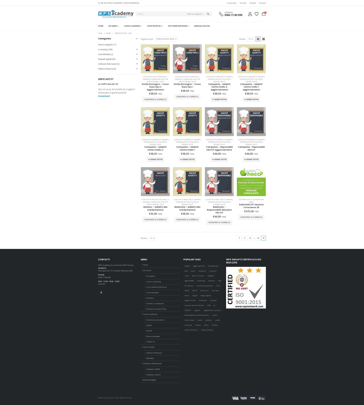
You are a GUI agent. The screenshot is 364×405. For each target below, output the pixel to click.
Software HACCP (245, 200)
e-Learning (228, 77)
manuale (213, 300)
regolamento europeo (212, 310)
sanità (217, 320)
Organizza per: (147, 39)
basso (193, 271)
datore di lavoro (198, 276)
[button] (258, 39)
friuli (218, 286)
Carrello (243, 3)
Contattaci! (104, 96)
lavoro (187, 295)
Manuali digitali (202, 26)
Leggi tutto (220, 99)
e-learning (201, 281)
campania (202, 271)
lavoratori (215, 290)
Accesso (262, 3)
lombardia (203, 300)
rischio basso (190, 320)
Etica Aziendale (153, 336)
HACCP (161, 82)
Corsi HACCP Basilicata (182, 200)
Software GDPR (153, 369)
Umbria (215, 325)
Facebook (101, 292)
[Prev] (239, 238)
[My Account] (250, 14)
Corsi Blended (104, 54)
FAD (219, 281)
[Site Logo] (116, 14)
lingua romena (190, 300)
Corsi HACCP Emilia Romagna (154, 77)
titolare (198, 325)
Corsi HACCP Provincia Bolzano (154, 200)
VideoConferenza (105, 68)
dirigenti (211, 276)
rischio (214, 315)
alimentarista (213, 266)
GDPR (148, 325)
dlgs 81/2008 (189, 281)
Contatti (253, 3)
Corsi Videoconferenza (156, 287)
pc (214, 305)
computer (213, 271)
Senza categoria (105, 44)
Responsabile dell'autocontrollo (197, 315)
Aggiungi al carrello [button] (155, 99)
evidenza (211, 281)
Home (100, 26)
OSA (208, 305)
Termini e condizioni (155, 303)
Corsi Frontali (154, 26)
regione (197, 310)
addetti (187, 266)
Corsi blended (152, 292)
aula (186, 271)
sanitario (208, 320)
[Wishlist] (256, 14)
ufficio (206, 325)
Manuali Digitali (104, 59)
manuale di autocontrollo (194, 305)
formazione (189, 286)
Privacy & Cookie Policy (156, 309)
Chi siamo (112, 26)
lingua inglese (205, 295)
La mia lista (231, 3)
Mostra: (242, 39)
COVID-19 (150, 341)
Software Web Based (178, 26)
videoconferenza (191, 330)
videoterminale (207, 330)
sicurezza (188, 325)
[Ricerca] (208, 14)
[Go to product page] (155, 58)
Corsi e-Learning (132, 26)
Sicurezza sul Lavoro (155, 320)
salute (200, 320)
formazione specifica (205, 286)
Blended (150, 358)
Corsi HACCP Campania (214, 77)
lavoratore (204, 290)
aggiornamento (199, 266)
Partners (150, 298)
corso (187, 276)
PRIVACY (188, 310)
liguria (195, 295)
